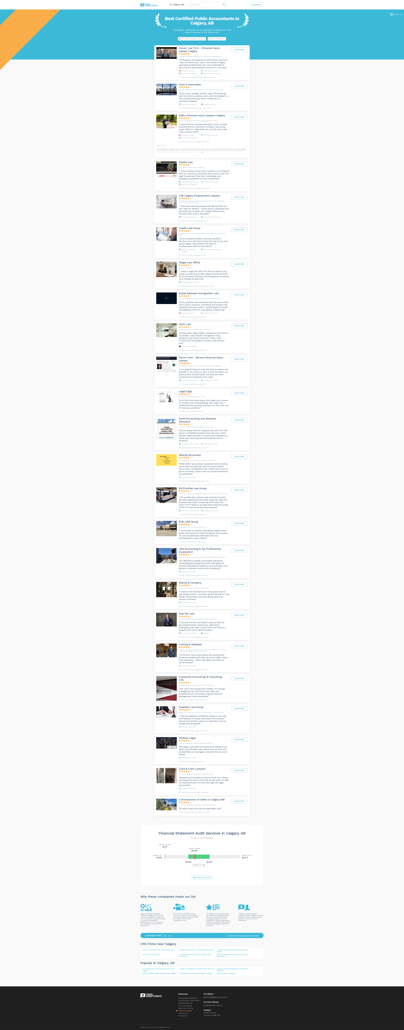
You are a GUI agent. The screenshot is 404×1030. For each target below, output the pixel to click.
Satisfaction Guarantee (187, 998)
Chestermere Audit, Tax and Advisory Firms (196, 950)
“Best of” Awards (185, 1011)
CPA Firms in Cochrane (151, 954)
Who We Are (183, 1013)
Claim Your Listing (185, 1008)
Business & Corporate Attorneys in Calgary (196, 973)
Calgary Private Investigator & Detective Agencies (232, 970)
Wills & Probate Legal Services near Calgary (159, 973)
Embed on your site (203, 877)
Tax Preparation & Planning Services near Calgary (158, 970)
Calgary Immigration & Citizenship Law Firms (197, 969)
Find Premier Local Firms (188, 1001)
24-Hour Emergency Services (193, 39)
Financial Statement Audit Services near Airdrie (232, 951)
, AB (171, 963)
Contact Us (182, 1016)
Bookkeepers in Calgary (226, 973)
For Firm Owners (185, 1006)
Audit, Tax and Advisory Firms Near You (157, 950)
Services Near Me (185, 1003)
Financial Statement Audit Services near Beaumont (232, 955)
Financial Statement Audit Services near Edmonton (195, 955)
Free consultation (218, 39)
